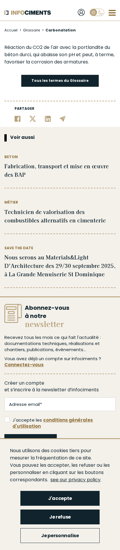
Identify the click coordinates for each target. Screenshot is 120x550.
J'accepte (60, 498)
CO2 (38, 47)
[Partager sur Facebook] (18, 118)
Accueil (10, 30)
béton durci (17, 54)
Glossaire (31, 30)
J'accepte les (53, 423)
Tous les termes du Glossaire (60, 80)
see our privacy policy (75, 479)
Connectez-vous (24, 365)
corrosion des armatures (59, 62)
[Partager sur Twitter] (32, 118)
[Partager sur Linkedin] (48, 118)
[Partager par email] (63, 118)
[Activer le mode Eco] (97, 12)
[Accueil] (27, 12)
